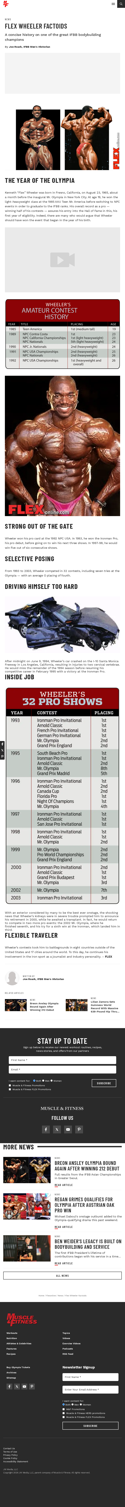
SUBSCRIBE (104, 1083)
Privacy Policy (10, 1455)
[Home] (6, 6)
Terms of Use (10, 1452)
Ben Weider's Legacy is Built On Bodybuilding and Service (88, 1244)
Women (57, 1081)
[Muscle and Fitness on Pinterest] (79, 1129)
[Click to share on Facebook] (2, 744)
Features (12, 1348)
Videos (66, 1338)
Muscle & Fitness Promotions (29, 1085)
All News (62, 1275)
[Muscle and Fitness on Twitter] (57, 1129)
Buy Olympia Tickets (18, 1367)
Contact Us (9, 1448)
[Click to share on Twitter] (2, 750)
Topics (66, 1333)
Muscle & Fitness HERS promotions (85, 1413)
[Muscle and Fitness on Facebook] (46, 1129)
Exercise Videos (71, 1343)
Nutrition (12, 1338)
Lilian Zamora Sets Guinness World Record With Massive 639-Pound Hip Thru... (105, 1006)
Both (38, 1081)
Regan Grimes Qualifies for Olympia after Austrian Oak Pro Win (84, 1204)
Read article (64, 1185)
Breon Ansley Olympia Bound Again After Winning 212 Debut (44, 1006)
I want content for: (19, 1081)
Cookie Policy (10, 1458)
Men (47, 1081)
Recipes (11, 1354)
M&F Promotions (75, 1409)
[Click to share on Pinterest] (2, 756)
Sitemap (11, 1377)
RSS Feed (67, 1354)
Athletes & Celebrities (19, 1343)
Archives (11, 1372)
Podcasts (67, 1348)
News (8, 19)
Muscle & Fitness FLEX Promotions (32, 1089)
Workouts (12, 1333)
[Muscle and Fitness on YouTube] (68, 1129)
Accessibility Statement (15, 1461)
